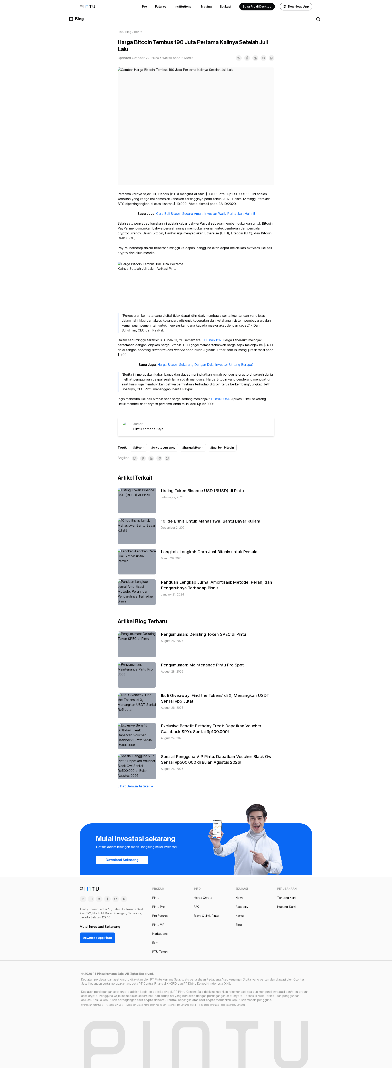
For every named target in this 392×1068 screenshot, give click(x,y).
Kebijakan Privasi (114, 1005)
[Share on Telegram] (263, 58)
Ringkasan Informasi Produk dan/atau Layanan (222, 1005)
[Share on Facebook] (247, 58)
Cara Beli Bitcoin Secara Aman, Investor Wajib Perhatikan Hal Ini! (205, 214)
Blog (79, 19)
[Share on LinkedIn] (255, 58)
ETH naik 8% (211, 340)
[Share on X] (239, 58)
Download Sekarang (122, 860)
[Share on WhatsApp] (271, 58)
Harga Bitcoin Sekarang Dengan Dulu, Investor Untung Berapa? (205, 365)
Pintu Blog (124, 32)
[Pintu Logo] (87, 6)
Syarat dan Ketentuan (92, 1005)
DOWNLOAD (220, 399)
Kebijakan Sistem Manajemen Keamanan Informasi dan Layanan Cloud (161, 1005)
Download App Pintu (97, 937)
